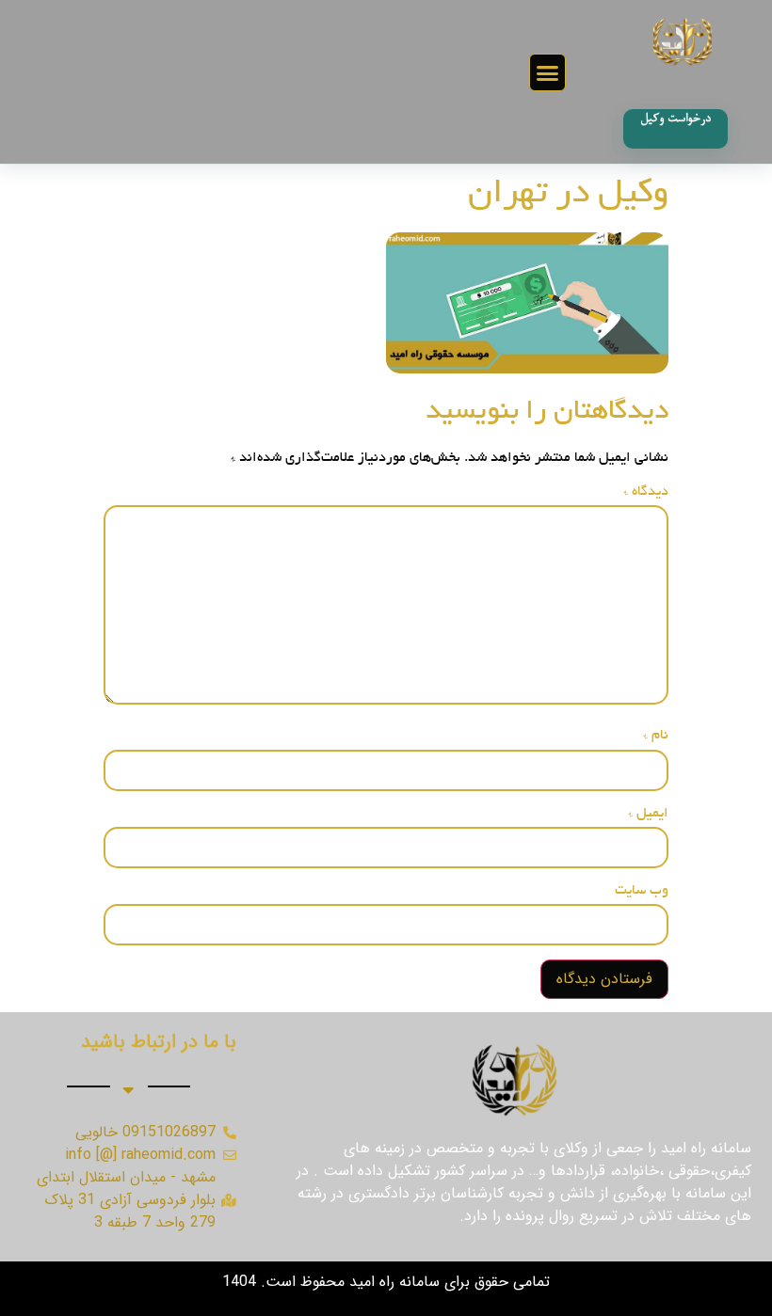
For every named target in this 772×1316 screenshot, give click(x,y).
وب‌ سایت (641, 890)
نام (655, 735)
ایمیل (648, 813)
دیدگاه (645, 491)
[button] (548, 72)
